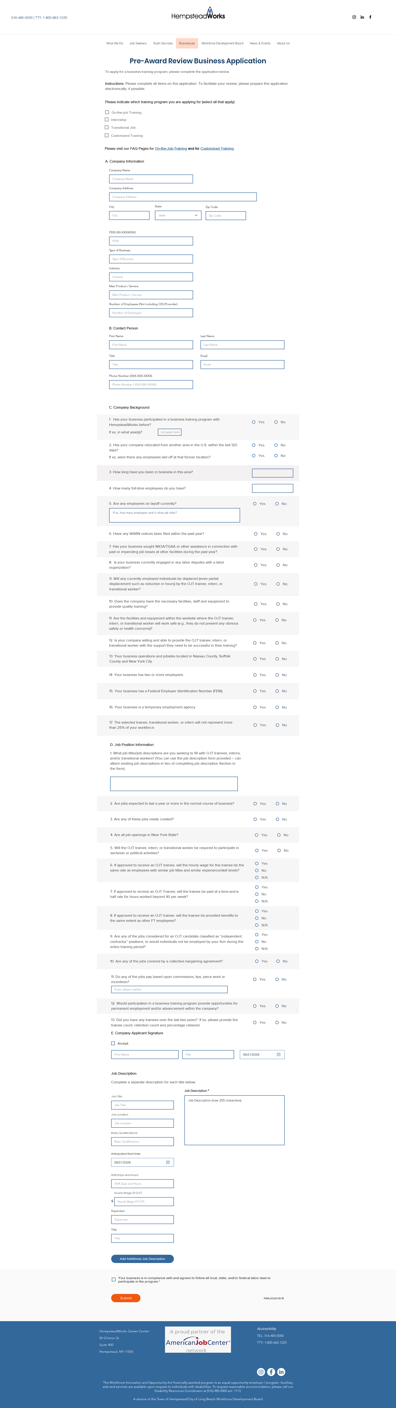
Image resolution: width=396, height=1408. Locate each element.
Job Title (116, 1096)
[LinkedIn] (281, 1372)
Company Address (121, 188)
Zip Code (212, 206)
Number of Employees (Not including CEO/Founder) (143, 304)
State (158, 206)
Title (112, 355)
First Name (116, 336)
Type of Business (119, 250)
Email (203, 355)
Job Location (119, 1114)
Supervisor (118, 1210)
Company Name (119, 170)
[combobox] (178, 215)
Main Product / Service (123, 286)
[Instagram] (354, 17)
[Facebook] (370, 17)
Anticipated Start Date (127, 1153)
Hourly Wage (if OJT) (128, 1193)
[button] (283, 43)
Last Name (207, 336)
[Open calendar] (278, 1054)
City (111, 206)
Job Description (196, 1090)
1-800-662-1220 (275, 1342)
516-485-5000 (22, 17)
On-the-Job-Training (171, 148)
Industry (114, 268)
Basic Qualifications (124, 1133)
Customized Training (217, 148)
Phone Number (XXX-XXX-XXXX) (130, 375)
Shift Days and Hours (124, 1175)
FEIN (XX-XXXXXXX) (122, 232)
